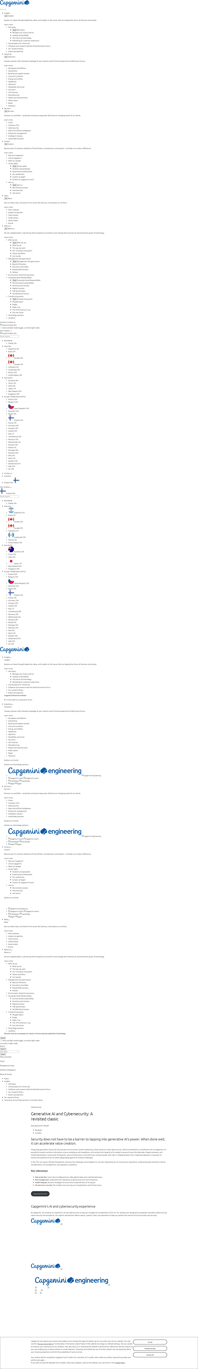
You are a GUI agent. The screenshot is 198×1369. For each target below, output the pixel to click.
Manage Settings (150, 1348)
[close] (3, 9)
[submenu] (11, 657)
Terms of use (39, 1244)
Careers (11, 144)
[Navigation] (5, 9)
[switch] (1, 327)
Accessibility (39, 1247)
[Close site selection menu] (11, 331)
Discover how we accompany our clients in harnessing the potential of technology (35, 1033)
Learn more (8, 24)
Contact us (42, 1316)
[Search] (1, 9)
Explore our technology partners (16, 764)
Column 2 (38, 1321)
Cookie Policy (120, 1362)
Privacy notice (43, 1332)
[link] (29, 6)
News (10, 198)
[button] (11, 482)
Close (3, 1049)
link (6, 16)
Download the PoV (40, 1194)
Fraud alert (38, 1261)
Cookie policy (39, 1258)
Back (14, 30)
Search (3, 1038)
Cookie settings (40, 1255)
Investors (38, 1242)
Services (11, 111)
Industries (11, 57)
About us (11, 228)
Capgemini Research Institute (15, 695)
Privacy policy (39, 1250)
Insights (11, 16)
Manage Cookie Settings (46, 1344)
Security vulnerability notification (45, 1253)
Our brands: (35, 1274)
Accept (150, 1342)
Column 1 (38, 1297)
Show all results (6, 1074)
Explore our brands (11, 760)
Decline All (150, 1355)
